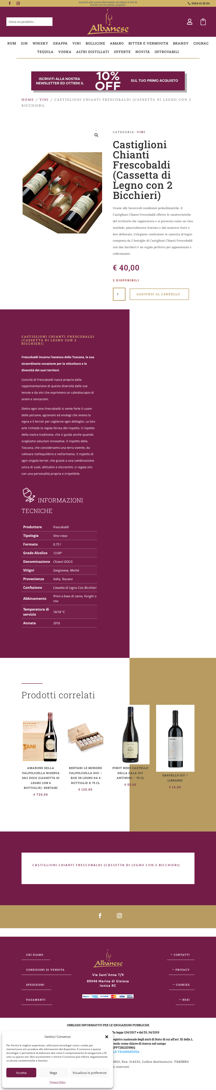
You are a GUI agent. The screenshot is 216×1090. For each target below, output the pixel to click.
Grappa (60, 43)
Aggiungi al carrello (158, 294)
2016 (56, 623)
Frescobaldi (61, 527)
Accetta (21, 1073)
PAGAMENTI (36, 999)
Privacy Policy (58, 1082)
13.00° (57, 553)
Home (28, 100)
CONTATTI (182, 954)
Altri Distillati (92, 51)
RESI (186, 999)
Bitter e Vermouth (148, 43)
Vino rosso (60, 535)
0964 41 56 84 (201, 3)
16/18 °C (59, 612)
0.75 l (57, 544)
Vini (76, 43)
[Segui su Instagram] (18, 3)
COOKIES (183, 984)
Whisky (40, 43)
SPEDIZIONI (35, 984)
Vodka (65, 51)
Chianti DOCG (63, 561)
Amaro (117, 43)
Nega (53, 1073)
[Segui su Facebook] (9, 3)
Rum (11, 43)
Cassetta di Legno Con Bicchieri (74, 587)
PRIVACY (183, 969)
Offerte (122, 51)
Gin (24, 43)
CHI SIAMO (34, 954)
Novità (142, 51)
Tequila (45, 51)
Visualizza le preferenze (90, 1073)
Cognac (201, 43)
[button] (107, 1037)
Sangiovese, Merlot (66, 570)
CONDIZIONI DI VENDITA (45, 969)
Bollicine (95, 43)
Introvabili (167, 51)
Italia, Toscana (63, 579)
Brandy (181, 43)
